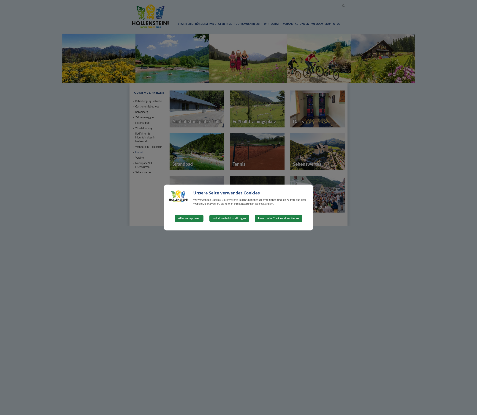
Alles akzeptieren (189, 218)
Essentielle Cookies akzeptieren (278, 218)
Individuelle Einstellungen (229, 218)
